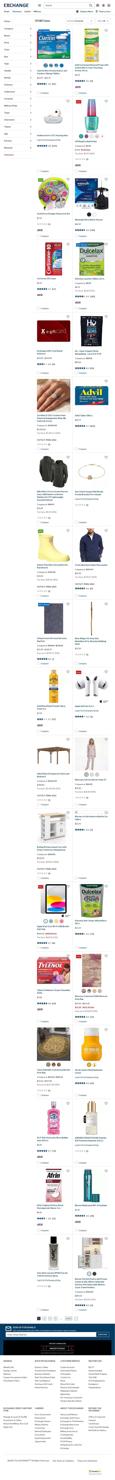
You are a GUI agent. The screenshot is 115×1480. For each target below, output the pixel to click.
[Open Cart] (109, 5)
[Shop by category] (40, 5)
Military (37, 11)
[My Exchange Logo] (21, 5)
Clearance (17, 11)
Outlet (27, 11)
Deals (6, 11)
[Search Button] (90, 5)
